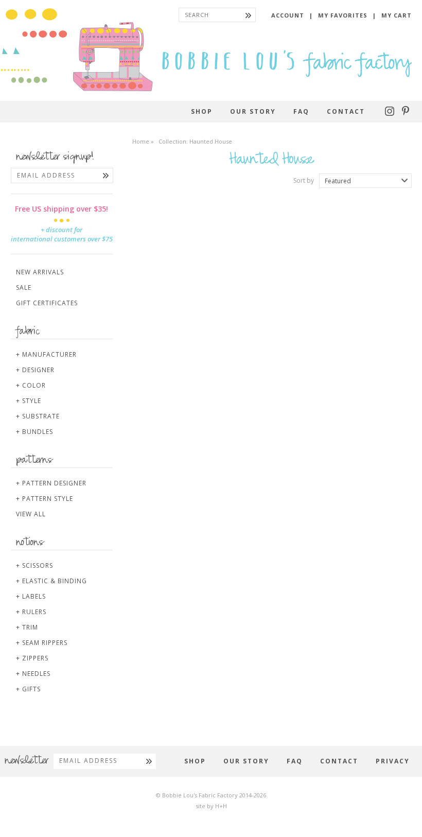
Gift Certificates (47, 303)
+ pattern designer (51, 483)
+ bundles (34, 431)
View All (31, 514)
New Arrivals (40, 272)
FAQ (301, 111)
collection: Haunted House (195, 141)
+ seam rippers (41, 642)
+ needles (33, 673)
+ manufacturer (46, 354)
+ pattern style (44, 498)
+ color (31, 385)
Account (287, 15)
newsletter (26, 761)
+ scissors (34, 565)
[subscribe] (106, 175)
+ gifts (28, 689)
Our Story (253, 111)
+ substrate (38, 416)
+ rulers (31, 611)
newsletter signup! (55, 157)
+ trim (27, 627)
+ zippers (32, 658)
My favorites (342, 15)
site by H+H (211, 806)
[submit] (248, 15)
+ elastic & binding (51, 581)
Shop (202, 111)
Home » (143, 141)
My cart (396, 15)
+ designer (35, 369)
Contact (346, 111)
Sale (23, 287)
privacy (393, 761)
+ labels (31, 596)
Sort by (303, 181)
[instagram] (391, 113)
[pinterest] (405, 113)
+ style (28, 400)
